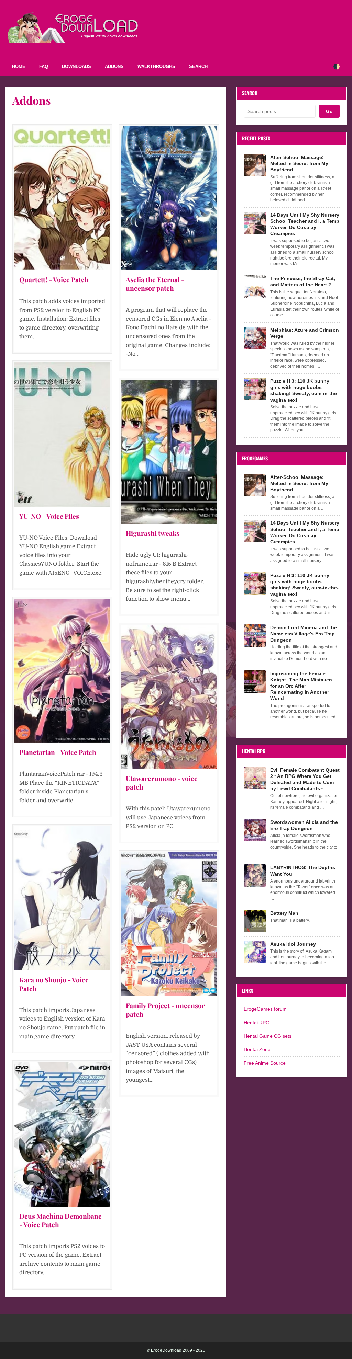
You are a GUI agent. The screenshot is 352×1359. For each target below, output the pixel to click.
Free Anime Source (265, 1063)
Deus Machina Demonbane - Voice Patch (60, 1220)
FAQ (43, 66)
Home (18, 66)
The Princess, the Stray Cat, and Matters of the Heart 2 (302, 281)
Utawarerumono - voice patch (162, 782)
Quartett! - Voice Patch (54, 279)
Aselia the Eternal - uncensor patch (155, 283)
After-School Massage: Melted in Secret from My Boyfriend (299, 163)
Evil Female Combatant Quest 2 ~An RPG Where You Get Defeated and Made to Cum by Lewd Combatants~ (305, 779)
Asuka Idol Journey (293, 944)
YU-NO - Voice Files (49, 515)
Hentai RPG (257, 1022)
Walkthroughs (156, 66)
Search (198, 66)
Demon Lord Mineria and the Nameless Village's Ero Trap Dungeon (303, 634)
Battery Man (284, 913)
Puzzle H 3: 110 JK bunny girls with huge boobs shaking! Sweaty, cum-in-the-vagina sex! (304, 390)
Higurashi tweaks (152, 533)
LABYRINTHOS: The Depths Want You (302, 870)
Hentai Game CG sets (268, 1036)
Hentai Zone (257, 1049)
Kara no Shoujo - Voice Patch (54, 984)
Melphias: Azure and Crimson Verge (304, 333)
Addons (114, 66)
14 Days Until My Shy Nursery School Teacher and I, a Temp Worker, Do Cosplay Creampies (304, 224)
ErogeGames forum (265, 1009)
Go (329, 111)
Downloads (76, 66)
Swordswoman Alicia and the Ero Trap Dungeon (304, 825)
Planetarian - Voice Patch (57, 752)
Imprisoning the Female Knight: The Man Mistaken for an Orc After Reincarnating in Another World (301, 686)
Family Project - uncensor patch (165, 1009)
